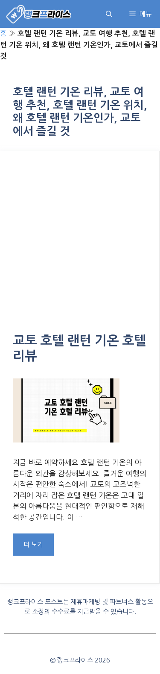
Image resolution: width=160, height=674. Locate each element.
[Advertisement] (80, 248)
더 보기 (33, 544)
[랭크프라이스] (39, 14)
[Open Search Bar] (109, 14)
